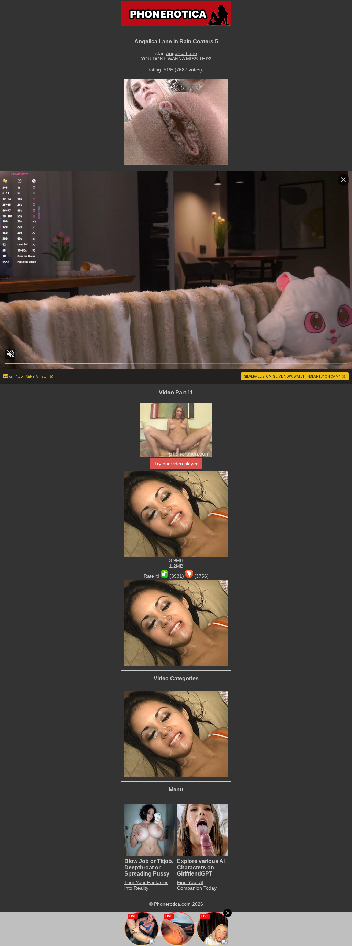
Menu (176, 789)
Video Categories (176, 678)
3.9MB (176, 560)
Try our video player (176, 463)
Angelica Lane (181, 53)
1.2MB (176, 566)
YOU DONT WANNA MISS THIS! (176, 59)
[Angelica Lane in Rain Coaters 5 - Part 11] (176, 455)
